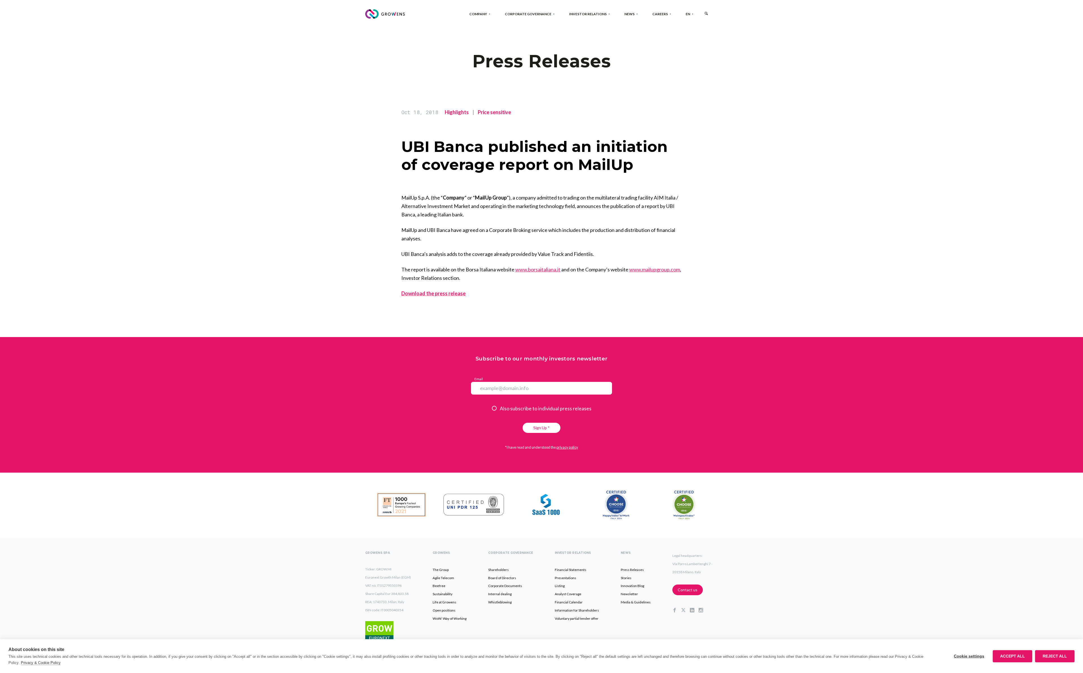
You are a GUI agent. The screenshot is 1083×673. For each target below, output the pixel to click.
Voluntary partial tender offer (576, 618)
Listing (560, 586)
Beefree (439, 586)
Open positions (444, 610)
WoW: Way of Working (449, 618)
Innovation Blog (632, 586)
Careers (660, 14)
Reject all (1055, 656)
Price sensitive (494, 112)
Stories (626, 578)
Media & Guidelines (636, 602)
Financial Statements (570, 570)
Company (478, 14)
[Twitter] (685, 610)
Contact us (687, 589)
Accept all (1012, 656)
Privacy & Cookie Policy (41, 663)
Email (478, 379)
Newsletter (629, 594)
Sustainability (442, 594)
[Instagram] (703, 610)
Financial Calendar (569, 602)
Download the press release (433, 293)
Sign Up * (541, 427)
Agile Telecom (443, 578)
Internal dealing (500, 594)
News (629, 14)
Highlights (457, 112)
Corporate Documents (505, 586)
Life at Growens (444, 602)
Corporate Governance (528, 14)
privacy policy (567, 447)
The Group (441, 570)
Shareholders (498, 570)
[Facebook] (676, 610)
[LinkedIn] (694, 610)
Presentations (565, 578)
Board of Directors (502, 578)
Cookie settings (969, 656)
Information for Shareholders (577, 610)
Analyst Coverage (568, 594)
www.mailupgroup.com (654, 269)
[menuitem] (688, 14)
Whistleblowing (500, 602)
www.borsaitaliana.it (537, 269)
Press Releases (632, 570)
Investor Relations (588, 14)
